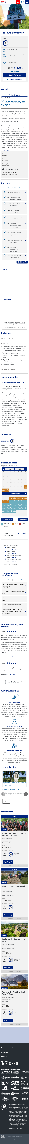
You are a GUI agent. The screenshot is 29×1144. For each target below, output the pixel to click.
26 (25, 507)
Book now (13, 75)
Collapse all (17, 188)
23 (14, 507)
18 (21, 504)
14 (7, 504)
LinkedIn (17, 1063)
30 (3, 489)
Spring (9, 785)
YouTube (13, 1063)
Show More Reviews (13, 682)
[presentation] (3, 794)
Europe (5, 785)
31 (7, 489)
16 (14, 504)
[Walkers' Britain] (2, 2)
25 (21, 507)
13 (3, 504)
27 (3, 510)
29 (25, 486)
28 (7, 510)
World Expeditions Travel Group (11, 1069)
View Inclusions (14, 71)
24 (18, 507)
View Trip (7, 862)
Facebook (6, 1063)
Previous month (8, 519)
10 (18, 501)
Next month (22, 519)
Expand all (7, 188)
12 (25, 501)
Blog (2, 1063)
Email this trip (15, 95)
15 (11, 504)
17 (18, 504)
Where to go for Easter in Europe (11, 789)
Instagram (10, 1063)
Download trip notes (16, 79)
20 (3, 507)
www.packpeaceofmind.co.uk (15, 1128)
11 (21, 501)
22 (11, 507)
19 (25, 504)
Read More (5, 150)
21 (7, 507)
